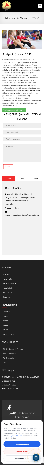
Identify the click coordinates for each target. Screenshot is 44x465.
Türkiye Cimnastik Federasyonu (15, 349)
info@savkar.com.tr (11, 388)
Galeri (22, 178)
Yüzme (5, 321)
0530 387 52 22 (9, 385)
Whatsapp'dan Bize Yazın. (14, 110)
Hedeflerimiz (8, 288)
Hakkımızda (7, 279)
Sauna (5, 325)
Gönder (8, 167)
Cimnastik (6, 311)
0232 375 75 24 (9, 381)
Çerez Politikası (16, 436)
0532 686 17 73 (13, 208)
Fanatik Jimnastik (9, 353)
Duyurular (7, 297)
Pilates (5, 330)
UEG (4, 362)
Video (36, 178)
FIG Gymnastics (8, 358)
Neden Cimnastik (9, 283)
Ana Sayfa (6, 274)
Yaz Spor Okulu (8, 334)
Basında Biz (7, 292)
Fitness (5, 316)
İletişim (8, 178)
